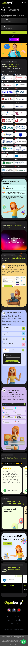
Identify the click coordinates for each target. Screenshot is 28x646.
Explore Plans (7, 543)
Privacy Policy (17, 620)
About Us (21, 616)
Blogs (8, 620)
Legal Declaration (14, 624)
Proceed (14, 32)
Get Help (13, 616)
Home (6, 616)
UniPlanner (13, 40)
